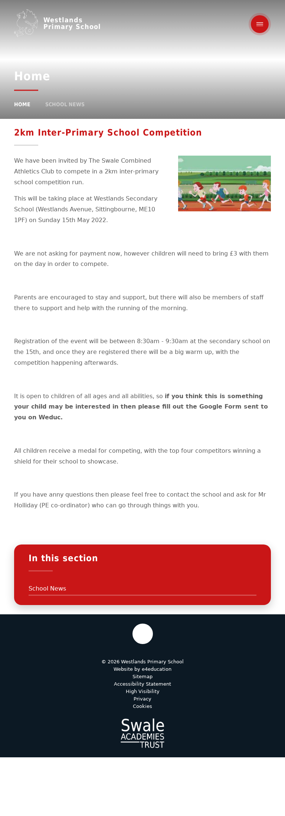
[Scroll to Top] (142, 634)
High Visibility (143, 691)
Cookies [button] (142, 706)
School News (65, 104)
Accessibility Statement (142, 684)
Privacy (142, 699)
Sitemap (142, 676)
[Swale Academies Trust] (142, 733)
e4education (156, 669)
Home (22, 104)
